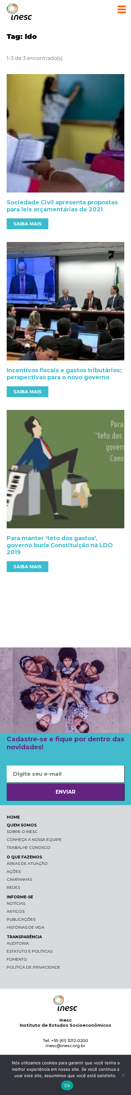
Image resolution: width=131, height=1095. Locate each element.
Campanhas (19, 879)
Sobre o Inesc (22, 831)
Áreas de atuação (27, 863)
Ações (14, 871)
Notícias (16, 903)
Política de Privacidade (33, 967)
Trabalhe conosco (28, 847)
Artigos (15, 911)
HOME (13, 817)
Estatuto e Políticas (29, 951)
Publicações (21, 919)
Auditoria (18, 943)
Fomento (17, 959)
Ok (67, 1085)
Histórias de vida (26, 927)
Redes (13, 887)
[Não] (123, 1075)
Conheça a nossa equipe (34, 839)
